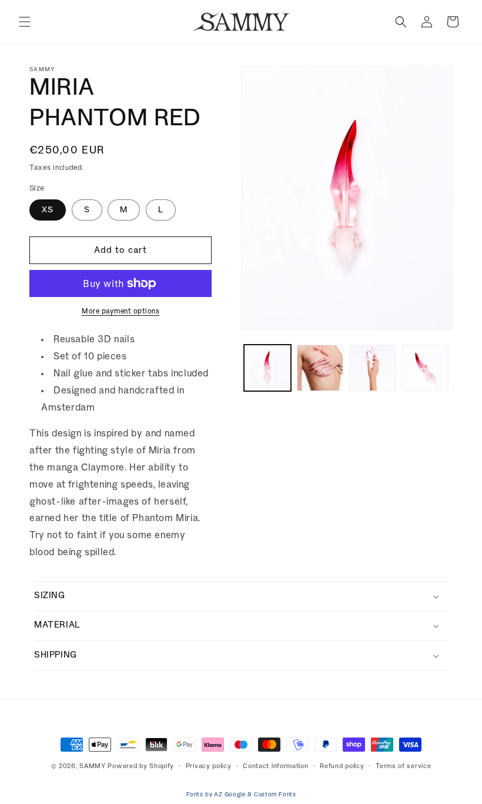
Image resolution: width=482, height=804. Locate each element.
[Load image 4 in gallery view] (425, 368)
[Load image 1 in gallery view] (267, 368)
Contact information (275, 766)
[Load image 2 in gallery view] (320, 368)
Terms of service (403, 766)
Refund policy (342, 766)
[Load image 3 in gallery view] (372, 368)
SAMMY (92, 766)
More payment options (120, 311)
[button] (25, 22)
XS (47, 210)
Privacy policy (209, 766)
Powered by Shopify (141, 766)
